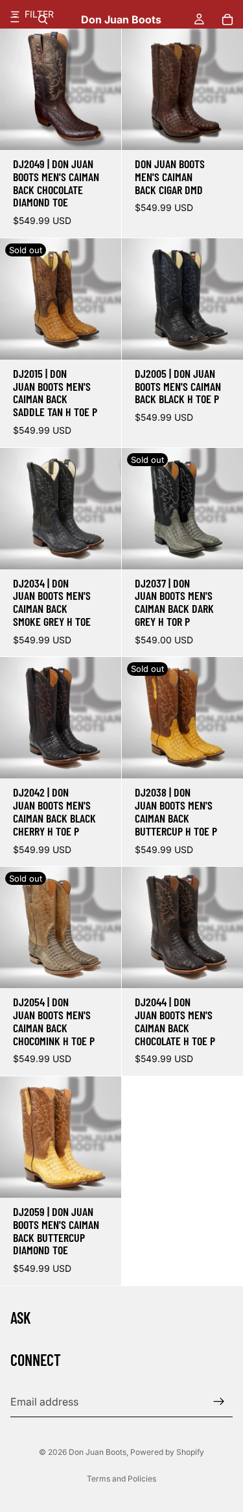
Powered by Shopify (167, 1452)
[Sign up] (219, 1401)
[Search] (43, 19)
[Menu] (15, 19)
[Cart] (227, 19)
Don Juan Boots (97, 1452)
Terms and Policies (121, 1478)
